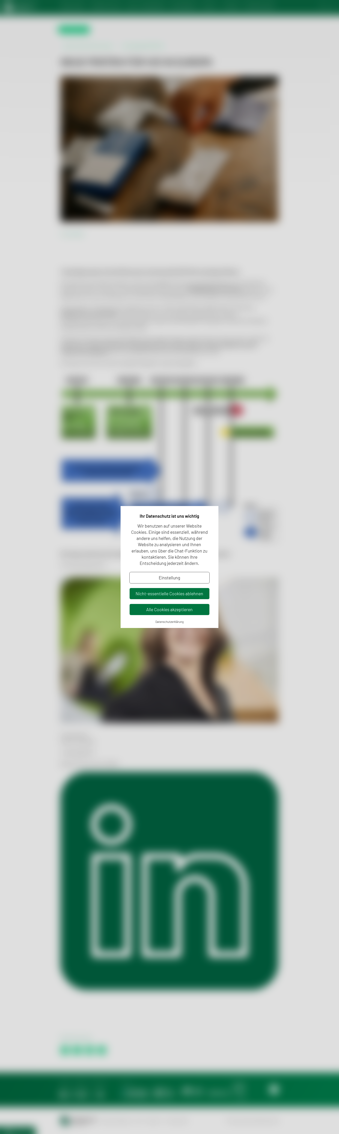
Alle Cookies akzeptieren (169, 609)
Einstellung (169, 577)
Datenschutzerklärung (169, 621)
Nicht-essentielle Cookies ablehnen (169, 593)
